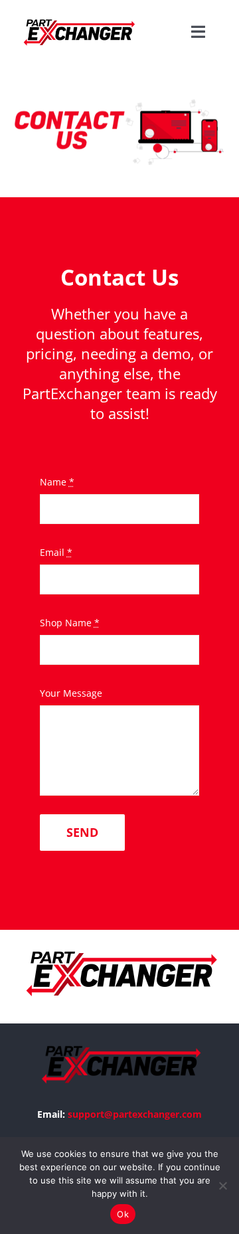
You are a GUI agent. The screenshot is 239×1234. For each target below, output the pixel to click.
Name (57, 482)
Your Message (71, 693)
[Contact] (119, 130)
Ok (123, 1214)
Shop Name (70, 622)
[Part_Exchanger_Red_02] (78, 15)
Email (56, 552)
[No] (222, 1185)
